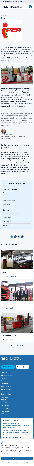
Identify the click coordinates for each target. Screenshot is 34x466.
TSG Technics (5, 411)
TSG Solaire (5, 405)
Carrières (4, 378)
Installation (6, 221)
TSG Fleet (4, 400)
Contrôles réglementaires (10, 214)
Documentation (6, 389)
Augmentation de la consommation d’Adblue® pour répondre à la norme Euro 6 (15, 433)
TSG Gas (4, 403)
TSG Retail (4, 397)
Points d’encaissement (9, 201)
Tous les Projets (16, 346)
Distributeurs (6, 204)
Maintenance (6, 225)
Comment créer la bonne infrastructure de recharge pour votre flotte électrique (16, 426)
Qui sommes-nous (7, 375)
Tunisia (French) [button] (23, 367)
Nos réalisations (6, 386)
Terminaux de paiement (10, 197)
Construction (7, 218)
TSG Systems (5, 408)
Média (4, 193)
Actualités (4, 384)
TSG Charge (5, 414)
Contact (4, 381)
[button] (4, 441)
